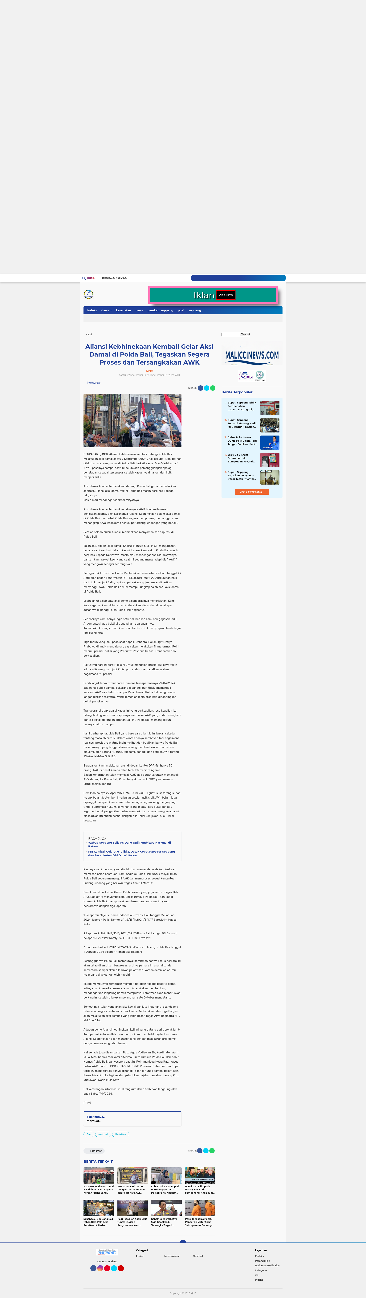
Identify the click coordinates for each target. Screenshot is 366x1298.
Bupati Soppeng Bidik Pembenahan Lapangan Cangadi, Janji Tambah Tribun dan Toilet (242, 406)
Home (91, 278)
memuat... (94, 1121)
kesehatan (123, 310)
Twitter (115, 1273)
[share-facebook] (200, 388)
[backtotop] (183, 1243)
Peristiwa (120, 1134)
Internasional (171, 1256)
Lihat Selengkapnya (251, 491)
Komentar (94, 382)
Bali (89, 1134)
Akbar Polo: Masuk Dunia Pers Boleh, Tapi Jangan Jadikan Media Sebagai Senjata (242, 441)
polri (181, 310)
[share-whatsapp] (212, 388)
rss (256, 1275)
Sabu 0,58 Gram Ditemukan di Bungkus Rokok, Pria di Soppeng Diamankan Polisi (241, 458)
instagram (261, 1270)
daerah (106, 310)
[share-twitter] (206, 388)
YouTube (123, 1273)
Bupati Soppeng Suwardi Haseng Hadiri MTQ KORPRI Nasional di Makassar (242, 423)
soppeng (195, 310)
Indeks (92, 310)
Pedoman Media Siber (267, 1265)
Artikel (139, 1256)
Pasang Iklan (262, 1260)
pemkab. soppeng (160, 310)
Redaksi (259, 1256)
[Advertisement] (114, 14)
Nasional (198, 1256)
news (139, 310)
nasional (103, 1134)
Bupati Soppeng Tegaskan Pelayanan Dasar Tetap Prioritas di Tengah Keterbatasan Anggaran (241, 475)
